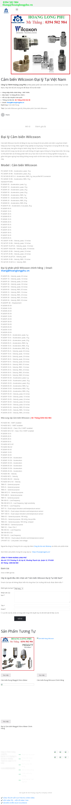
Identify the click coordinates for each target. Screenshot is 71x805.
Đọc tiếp (6, 675)
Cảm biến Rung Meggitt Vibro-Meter (14, 680)
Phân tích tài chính (28, 755)
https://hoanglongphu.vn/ (41, 552)
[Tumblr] (14, 745)
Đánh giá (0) (40, 126)
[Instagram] (69, 2)
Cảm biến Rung (14, 105)
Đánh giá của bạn (7, 588)
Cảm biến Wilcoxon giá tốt (13, 108)
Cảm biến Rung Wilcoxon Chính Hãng (50, 680)
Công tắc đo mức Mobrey (42, 546)
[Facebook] (66, 2)
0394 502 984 (10, 2)
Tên (3, 606)
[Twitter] (60, 2)
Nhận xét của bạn (5, 594)
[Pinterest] (63, 2)
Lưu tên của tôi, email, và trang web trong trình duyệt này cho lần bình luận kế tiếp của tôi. (31, 613)
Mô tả (27, 126)
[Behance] (1, 748)
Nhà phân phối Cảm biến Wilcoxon (35, 108)
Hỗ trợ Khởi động (28, 770)
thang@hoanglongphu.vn (17, 4)
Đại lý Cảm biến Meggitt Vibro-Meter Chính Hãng (16, 727)
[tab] (27, 126)
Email (3, 609)
